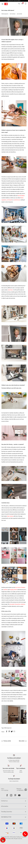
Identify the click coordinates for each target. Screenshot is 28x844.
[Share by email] (14, 732)
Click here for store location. (14, 0)
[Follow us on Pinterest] (15, 795)
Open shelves (10, 516)
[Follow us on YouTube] (19, 795)
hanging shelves (13, 589)
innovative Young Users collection (17, 604)
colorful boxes (17, 199)
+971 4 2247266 (4, 790)
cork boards (9, 199)
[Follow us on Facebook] (7, 795)
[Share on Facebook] (7, 732)
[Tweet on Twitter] (12, 732)
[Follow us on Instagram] (11, 795)
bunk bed (10, 289)
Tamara (20, 772)
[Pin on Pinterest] (9, 732)
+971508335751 (20, 790)
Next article (21, 741)
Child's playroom (4, 13)
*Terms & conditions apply (14, 761)
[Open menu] (2, 4)
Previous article (7, 741)
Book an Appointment (14, 781)
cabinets (6, 589)
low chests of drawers (20, 587)
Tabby (21, 770)
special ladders (21, 195)
